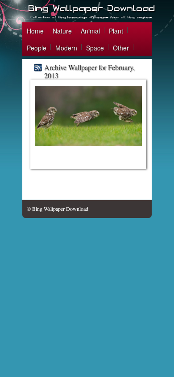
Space (95, 47)
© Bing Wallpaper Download (57, 208)
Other (121, 47)
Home (35, 30)
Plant (116, 30)
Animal (90, 30)
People (36, 47)
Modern (66, 47)
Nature (62, 30)
